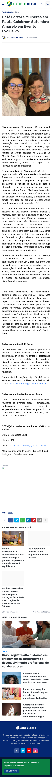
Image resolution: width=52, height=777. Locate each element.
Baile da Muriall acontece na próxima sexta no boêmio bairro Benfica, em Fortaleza (36, 678)
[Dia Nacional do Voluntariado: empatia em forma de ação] (39, 538)
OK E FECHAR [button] (11, 771)
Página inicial (7, 12)
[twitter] (23, 750)
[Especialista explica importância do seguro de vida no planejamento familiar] (11, 694)
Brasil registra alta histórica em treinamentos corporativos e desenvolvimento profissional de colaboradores (25, 660)
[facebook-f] (16, 750)
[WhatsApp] (22, 520)
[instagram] (35, 750)
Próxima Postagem (41, 612)
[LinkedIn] (28, 520)
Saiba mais (19, 765)
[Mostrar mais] (45, 520)
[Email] (39, 520)
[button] (3, 3)
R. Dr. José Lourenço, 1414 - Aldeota (28, 445)
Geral (17, 12)
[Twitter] (16, 520)
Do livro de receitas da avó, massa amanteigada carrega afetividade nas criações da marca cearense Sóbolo (13, 597)
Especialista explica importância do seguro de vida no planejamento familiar (35, 693)
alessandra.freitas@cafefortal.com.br (27, 383)
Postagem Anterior (11, 612)
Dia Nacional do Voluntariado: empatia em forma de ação (38, 553)
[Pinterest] (33, 520)
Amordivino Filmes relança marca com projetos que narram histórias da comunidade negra (34, 710)
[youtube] (29, 750)
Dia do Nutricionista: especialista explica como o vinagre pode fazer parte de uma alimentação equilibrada (13, 557)
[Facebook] (10, 520)
